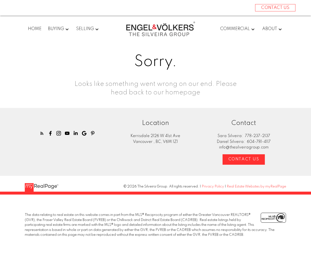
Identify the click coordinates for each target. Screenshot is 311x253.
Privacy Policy (213, 186)
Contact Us (243, 159)
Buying (56, 29)
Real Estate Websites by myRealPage (256, 186)
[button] (42, 133)
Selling (85, 29)
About (269, 29)
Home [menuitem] (35, 29)
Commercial (235, 29)
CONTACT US (275, 8)
